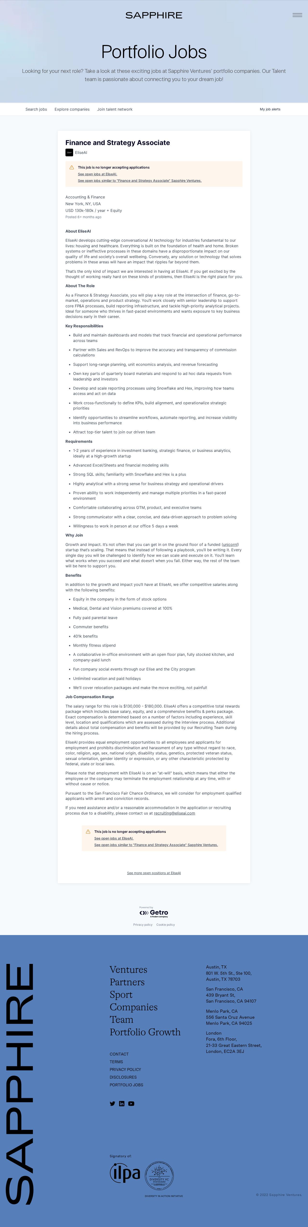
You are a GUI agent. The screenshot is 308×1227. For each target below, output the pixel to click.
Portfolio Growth (145, 1032)
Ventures (129, 970)
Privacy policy (143, 924)
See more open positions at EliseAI (154, 873)
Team (122, 1020)
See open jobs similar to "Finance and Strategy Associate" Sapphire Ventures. (140, 180)
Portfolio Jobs (126, 1085)
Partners (127, 982)
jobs (36, 109)
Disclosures (123, 1077)
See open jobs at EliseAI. (97, 174)
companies (72, 109)
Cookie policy (165, 924)
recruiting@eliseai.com (174, 813)
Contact (119, 1054)
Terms (116, 1062)
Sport (121, 995)
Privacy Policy (125, 1069)
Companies (134, 1007)
